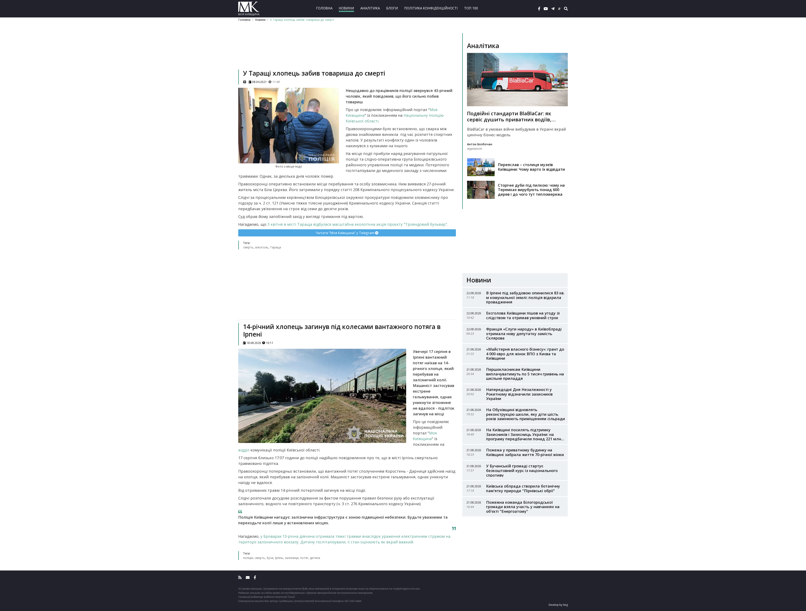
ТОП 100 (471, 8)
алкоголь (261, 247)
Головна (324, 8)
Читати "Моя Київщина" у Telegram (345, 233)
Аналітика (370, 8)
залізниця (291, 558)
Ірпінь (279, 558)
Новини (346, 8)
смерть (248, 247)
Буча (270, 558)
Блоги (392, 8)
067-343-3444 (353, 601)
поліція (248, 558)
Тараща (275, 247)
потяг (304, 558)
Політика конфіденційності (431, 8)
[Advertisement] (347, 51)
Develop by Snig (558, 605)
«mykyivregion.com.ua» (406, 588)
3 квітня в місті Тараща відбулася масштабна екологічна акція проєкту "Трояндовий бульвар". (357, 224)
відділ (244, 449)
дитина (315, 558)
